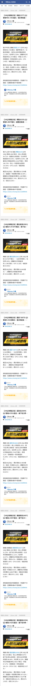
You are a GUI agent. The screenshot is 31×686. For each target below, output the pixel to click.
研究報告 (10, 5)
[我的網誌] (29, 2)
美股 (6, 5)
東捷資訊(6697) (17, 548)
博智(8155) (19, 152)
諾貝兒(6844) (14, 443)
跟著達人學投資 (4, 10)
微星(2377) (17, 48)
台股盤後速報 (22, 10)
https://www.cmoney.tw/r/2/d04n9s (15, 85)
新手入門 (22, 5)
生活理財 (28, 5)
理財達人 (16, 5)
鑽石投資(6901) (15, 257)
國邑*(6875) (13, 350)
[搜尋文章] (26, 2)
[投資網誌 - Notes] (11, 2)
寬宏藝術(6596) (15, 652)
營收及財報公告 (8, 24)
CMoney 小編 (13, 10)
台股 (2, 5)
